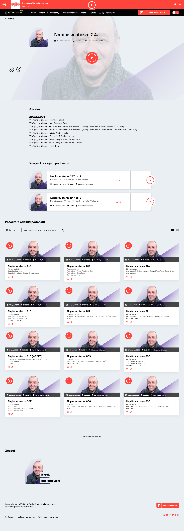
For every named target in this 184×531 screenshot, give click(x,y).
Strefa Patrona (68, 12)
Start (33, 12)
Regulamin (10, 517)
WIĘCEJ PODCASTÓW (92, 436)
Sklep (93, 12)
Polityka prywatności (48, 517)
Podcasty (54, 12)
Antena (42, 12)
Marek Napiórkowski (95, 40)
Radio (83, 12)
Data (8, 230)
